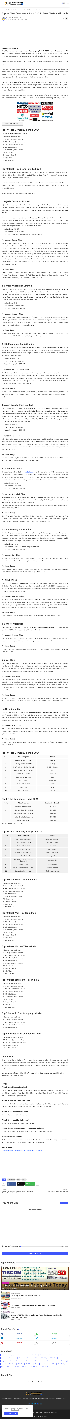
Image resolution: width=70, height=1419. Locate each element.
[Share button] (37, 1184)
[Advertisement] (35, 34)
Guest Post (29, 1361)
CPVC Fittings (44, 1358)
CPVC (35, 1358)
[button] (63, 3)
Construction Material (25, 1358)
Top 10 (7, 10)
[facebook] (29, 1404)
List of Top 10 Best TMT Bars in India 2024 (26, 1295)
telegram (54, 1338)
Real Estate (29, 1364)
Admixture (4, 1355)
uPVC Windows (45, 1367)
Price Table (12, 1364)
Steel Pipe (53, 1364)
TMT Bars (9, 1367)
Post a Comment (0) (35, 1253)
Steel (36, 1364)
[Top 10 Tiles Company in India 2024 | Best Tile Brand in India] (5, 1305)
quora (54, 1343)
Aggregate (13, 1355)
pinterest (19, 1343)
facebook (19, 1333)
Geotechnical (19, 1361)
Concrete (4, 1358)
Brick (28, 1355)
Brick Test (34, 1355)
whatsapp (53, 1333)
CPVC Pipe (53, 1358)
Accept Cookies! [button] (10, 1413)
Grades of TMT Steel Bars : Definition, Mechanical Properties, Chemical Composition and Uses (37, 1316)
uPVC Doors (24, 1367)
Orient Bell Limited (28, 472)
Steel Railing (61, 1364)
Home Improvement (53, 1361)
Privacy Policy (37, 1412)
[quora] (38, 1404)
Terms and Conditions (50, 1412)
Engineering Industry (7, 1361)
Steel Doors (43, 1364)
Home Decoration (40, 1361)
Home (3, 10)
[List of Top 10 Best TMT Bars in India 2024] (5, 1296)
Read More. (14, 1410)
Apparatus (21, 1355)
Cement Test (59, 1355)
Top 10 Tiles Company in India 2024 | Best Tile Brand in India (33, 1305)
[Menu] (2, 3)
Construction (11, 1179)
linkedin (19, 1338)
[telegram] (35, 1404)
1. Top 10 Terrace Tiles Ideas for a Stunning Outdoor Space (22, 1150)
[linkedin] (32, 1404)
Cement (51, 1355)
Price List (4, 1364)
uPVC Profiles (35, 1367)
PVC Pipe (21, 1364)
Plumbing (64, 1361)
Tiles (18, 1179)
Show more (64, 1203)
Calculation (43, 1355)
